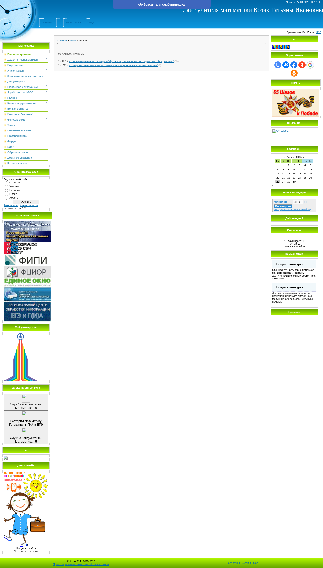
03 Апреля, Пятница (71, 53)
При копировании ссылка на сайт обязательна (81, 564)
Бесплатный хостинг (239, 562)
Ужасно (13, 197)
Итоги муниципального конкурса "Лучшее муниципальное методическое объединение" (121, 61)
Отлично (14, 182)
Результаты (11, 205)
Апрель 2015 (294, 157)
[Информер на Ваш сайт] (286, 142)
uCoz (255, 562)
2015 (73, 40)
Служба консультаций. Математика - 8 (26, 439)
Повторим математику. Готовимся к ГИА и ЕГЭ (26, 422)
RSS (318, 32)
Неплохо (14, 190)
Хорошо (14, 186)
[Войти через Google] (310, 65)
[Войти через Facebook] (293, 64)
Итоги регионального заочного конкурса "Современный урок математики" (113, 65)
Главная (47, 22)
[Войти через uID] (277, 64)
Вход (91, 22)
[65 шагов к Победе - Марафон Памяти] (295, 116)
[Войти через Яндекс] (302, 64)
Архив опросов (29, 205)
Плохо (13, 193)
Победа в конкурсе (289, 264)
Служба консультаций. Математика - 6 (26, 406)
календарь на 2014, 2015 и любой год (292, 209)
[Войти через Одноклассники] (294, 73)
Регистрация (73, 22)
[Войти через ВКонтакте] (285, 64)
